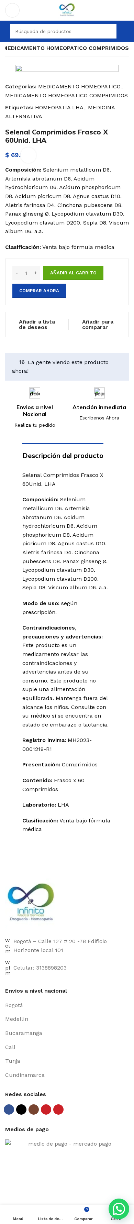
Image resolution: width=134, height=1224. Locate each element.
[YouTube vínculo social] (46, 1109)
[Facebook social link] (9, 1109)
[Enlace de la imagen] (31, 903)
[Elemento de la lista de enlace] (67, 1005)
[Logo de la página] (67, 10)
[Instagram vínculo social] (34, 1109)
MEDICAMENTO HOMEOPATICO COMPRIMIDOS (65, 48)
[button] (119, 1209)
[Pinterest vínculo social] (58, 1109)
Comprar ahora (39, 290)
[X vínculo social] (21, 1109)
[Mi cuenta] (126, 31)
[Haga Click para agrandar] (28, 155)
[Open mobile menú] (12, 10)
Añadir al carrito (73, 272)
